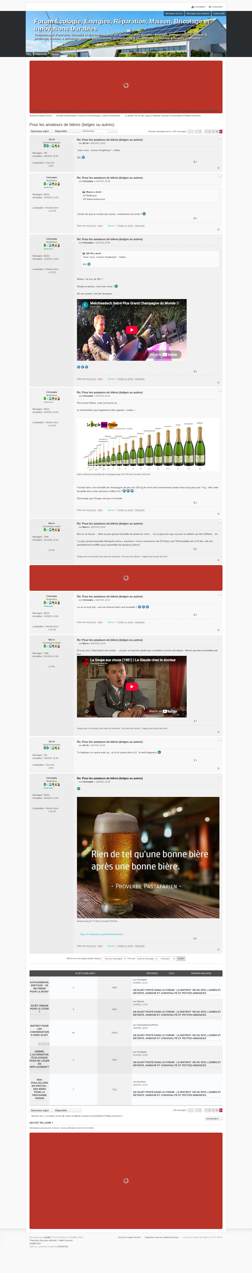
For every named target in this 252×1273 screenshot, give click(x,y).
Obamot (140, 1001)
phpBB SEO (35, 1243)
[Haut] (218, 168)
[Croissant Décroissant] (167, 958)
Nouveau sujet (40, 131)
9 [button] (213, 131)
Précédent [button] (196, 131)
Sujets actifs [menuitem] (219, 13)
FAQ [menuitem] (29, 54)
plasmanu (141, 1082)
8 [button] (209, 131)
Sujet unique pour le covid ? (39, 1008)
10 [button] (217, 131)
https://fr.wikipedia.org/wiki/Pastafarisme (101, 934)
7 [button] (206, 131)
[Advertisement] (126, 85)
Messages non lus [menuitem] (173, 13)
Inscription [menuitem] (200, 7)
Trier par (131, 958)
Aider (100, 226)
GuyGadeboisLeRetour (147, 1025)
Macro (52, 523)
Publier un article (125, 226)
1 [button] (200, 131)
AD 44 (52, 139)
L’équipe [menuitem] (55, 54)
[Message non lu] (78, 143)
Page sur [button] (190, 131)
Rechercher (110, 131)
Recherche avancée (115, 131)
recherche (91, 226)
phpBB (47, 1237)
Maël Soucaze (66, 1240)
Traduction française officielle (43, 1240)
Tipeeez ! (111, 226)
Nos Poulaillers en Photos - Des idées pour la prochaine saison (39, 1089)
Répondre (61, 131)
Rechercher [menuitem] (40, 54)
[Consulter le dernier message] (148, 980)
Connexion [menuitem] (217, 7)
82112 (47, 194)
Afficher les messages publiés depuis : (85, 958)
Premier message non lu (159, 131)
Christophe (51, 177)
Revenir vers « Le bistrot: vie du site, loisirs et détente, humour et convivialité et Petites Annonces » (77, 1116)
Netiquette (140, 226)
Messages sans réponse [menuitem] (198, 13)
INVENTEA (63, 1246)
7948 (46, 537)
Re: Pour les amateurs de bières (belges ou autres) (110, 139)
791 (45, 153)
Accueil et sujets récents (129, 1237)
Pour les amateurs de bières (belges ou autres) (71, 124)
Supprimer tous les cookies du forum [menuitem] (162, 1237)
